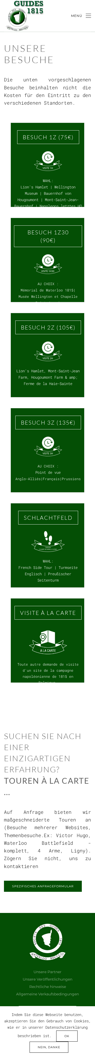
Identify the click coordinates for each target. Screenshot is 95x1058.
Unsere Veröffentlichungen (47, 979)
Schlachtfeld (48, 517)
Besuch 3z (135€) (48, 422)
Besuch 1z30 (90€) (48, 236)
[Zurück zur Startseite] (24, 16)
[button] (81, 15)
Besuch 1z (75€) (48, 137)
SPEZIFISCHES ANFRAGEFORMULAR (43, 886)
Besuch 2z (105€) (48, 327)
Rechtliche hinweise (47, 986)
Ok (66, 1036)
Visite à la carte (48, 612)
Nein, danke (49, 1047)
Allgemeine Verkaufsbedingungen (47, 994)
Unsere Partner (47, 971)
